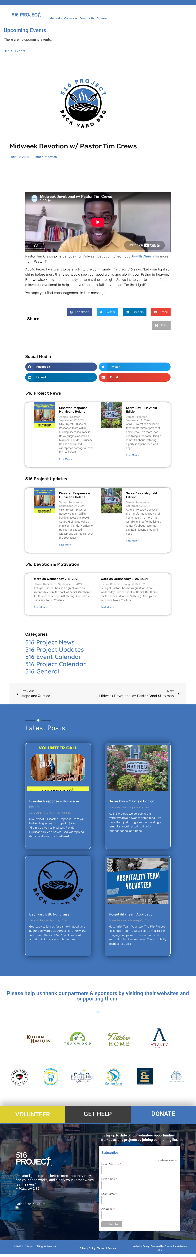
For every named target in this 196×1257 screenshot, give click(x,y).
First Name (109, 1178)
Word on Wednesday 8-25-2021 (124, 579)
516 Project (28, 1246)
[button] (79, 312)
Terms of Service (106, 1248)
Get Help (56, 18)
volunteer (32, 1114)
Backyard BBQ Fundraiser (50, 914)
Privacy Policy (87, 1248)
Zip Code (108, 1208)
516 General (42, 671)
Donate (102, 18)
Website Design (141, 1246)
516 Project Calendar (55, 664)
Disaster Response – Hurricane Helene (74, 409)
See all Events (14, 51)
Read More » (65, 459)
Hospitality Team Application (132, 914)
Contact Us (87, 18)
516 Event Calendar (53, 657)
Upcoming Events (13, 3)
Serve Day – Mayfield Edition (131, 801)
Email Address (111, 1164)
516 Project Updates (54, 649)
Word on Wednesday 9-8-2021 (56, 579)
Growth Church (142, 256)
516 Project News (50, 642)
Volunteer (70, 18)
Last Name (109, 1193)
